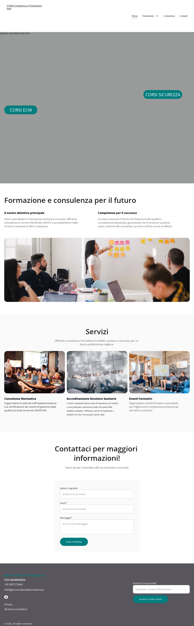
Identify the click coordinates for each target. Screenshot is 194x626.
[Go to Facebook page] (6, 597)
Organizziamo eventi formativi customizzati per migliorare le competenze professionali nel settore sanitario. (154, 407)
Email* (63, 503)
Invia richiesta (74, 541)
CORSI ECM (21, 110)
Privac (7, 604)
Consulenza (169, 16)
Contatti (183, 16)
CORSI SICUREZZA (162, 94)
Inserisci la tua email (144, 583)
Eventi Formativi (140, 398)
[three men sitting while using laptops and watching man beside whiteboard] (159, 372)
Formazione (148, 16)
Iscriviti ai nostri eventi (150, 599)
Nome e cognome (69, 488)
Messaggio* (66, 517)
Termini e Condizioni (15, 609)
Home (135, 16)
